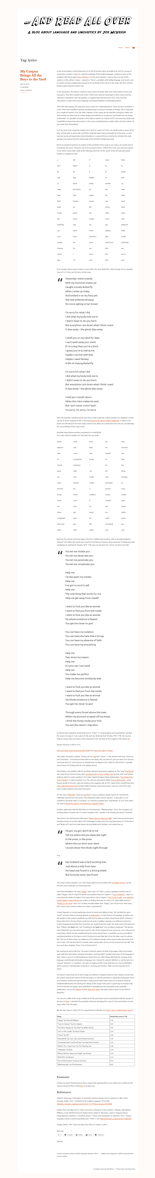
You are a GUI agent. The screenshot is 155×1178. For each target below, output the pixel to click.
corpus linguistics (111, 1153)
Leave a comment (25, 90)
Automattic (131, 1169)
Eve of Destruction (118, 780)
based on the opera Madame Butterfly (104, 420)
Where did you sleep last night (100, 818)
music (59, 1156)
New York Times (94, 989)
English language (81, 1153)
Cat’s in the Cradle (115, 897)
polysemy (94, 915)
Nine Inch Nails (99, 750)
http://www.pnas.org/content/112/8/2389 (115, 1119)
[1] (129, 739)
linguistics (91, 1153)
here (80, 77)
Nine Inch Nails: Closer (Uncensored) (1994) (73, 750)
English (120, 1153)
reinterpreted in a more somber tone (99, 774)
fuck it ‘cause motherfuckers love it (119, 1010)
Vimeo (110, 750)
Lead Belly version (118, 883)
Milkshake (71, 795)
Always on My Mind (64, 903)
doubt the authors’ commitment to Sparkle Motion (85, 803)
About (127, 47)
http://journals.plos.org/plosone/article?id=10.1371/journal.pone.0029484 (84, 1104)
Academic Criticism (69, 1153)
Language (126, 1153)
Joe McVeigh (24, 87)
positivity (64, 1156)
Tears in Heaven (118, 894)
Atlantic (78, 989)
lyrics (131, 1153)
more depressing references (67, 786)
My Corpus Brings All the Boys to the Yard (33, 75)
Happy (84, 891)
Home (120, 47)
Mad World (129, 771)
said (94, 756)
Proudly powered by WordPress (103, 1169)
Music (96, 1153)
